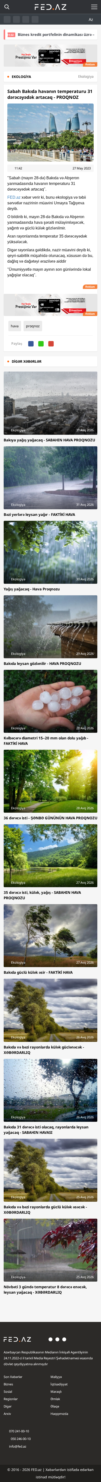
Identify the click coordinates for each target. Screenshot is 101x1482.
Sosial (8, 1391)
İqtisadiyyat (59, 1384)
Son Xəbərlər (13, 1377)
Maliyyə (56, 1377)
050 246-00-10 (20, 1439)
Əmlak (55, 1399)
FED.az (14, 197)
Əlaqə (54, 1406)
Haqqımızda (59, 1413)
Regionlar (11, 1399)
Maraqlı (56, 1391)
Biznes (8, 1384)
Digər (8, 1406)
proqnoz (33, 326)
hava (15, 326)
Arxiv (7, 1413)
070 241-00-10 (19, 1431)
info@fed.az (17, 1446)
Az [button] (91, 19)
